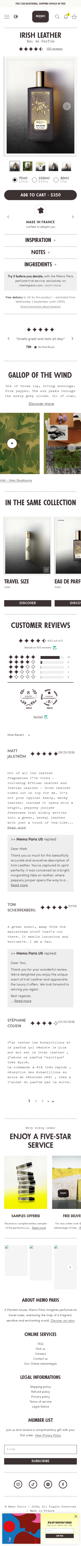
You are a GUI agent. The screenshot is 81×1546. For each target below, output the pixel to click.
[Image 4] (53, 166)
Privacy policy (40, 1396)
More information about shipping (40, 307)
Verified (38, 717)
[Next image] (67, 106)
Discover (28, 603)
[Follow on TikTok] (33, 1484)
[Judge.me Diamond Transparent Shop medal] (49, 697)
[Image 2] (27, 166)
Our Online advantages (40, 1363)
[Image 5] (66, 166)
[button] (30, 49)
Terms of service (40, 1401)
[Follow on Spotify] (48, 1484)
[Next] (72, 217)
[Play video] (19, 443)
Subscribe (40, 1461)
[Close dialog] (76, 1516)
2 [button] (36, 1101)
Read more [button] (16, 827)
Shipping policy (40, 1387)
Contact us (40, 1359)
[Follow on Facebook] (63, 1484)
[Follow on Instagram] (18, 1484)
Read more (39, 1228)
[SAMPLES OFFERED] (25, 1182)
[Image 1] (14, 166)
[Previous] (8, 217)
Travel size (16, 581)
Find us (40, 1349)
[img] (40, 330)
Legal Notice (40, 1406)
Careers (40, 1354)
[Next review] (72, 338)
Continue (59, 1536)
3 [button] (42, 1101)
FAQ (40, 1344)
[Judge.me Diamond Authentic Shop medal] (28, 697)
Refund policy (40, 1392)
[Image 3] (40, 166)
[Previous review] (9, 338)
